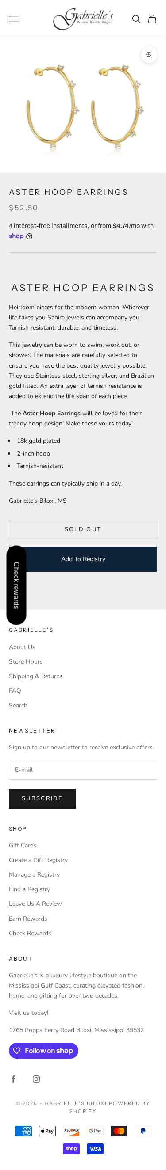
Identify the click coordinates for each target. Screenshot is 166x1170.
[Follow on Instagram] (36, 1079)
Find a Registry (29, 889)
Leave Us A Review (35, 904)
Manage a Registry (34, 874)
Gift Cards (23, 845)
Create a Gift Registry (38, 860)
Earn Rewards (28, 919)
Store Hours (26, 661)
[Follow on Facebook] (13, 1079)
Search (18, 705)
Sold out (83, 529)
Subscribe (42, 798)
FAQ (15, 691)
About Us (22, 647)
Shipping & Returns (36, 676)
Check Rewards (30, 933)
